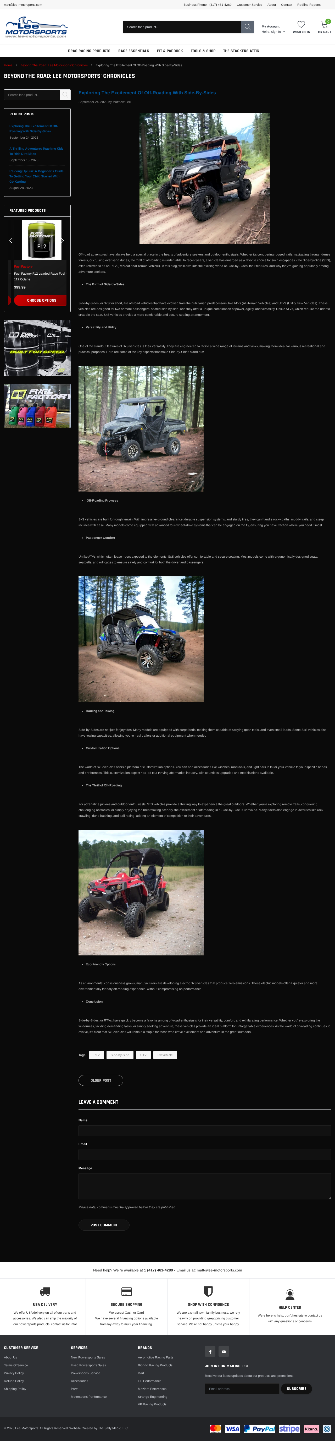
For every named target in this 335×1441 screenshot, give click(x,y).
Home (8, 65)
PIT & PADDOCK (170, 51)
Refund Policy (14, 1381)
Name (83, 1120)
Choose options (37, 300)
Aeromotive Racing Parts (155, 1357)
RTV (96, 1055)
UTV (143, 1055)
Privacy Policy (14, 1373)
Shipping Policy (15, 1389)
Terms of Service (16, 1365)
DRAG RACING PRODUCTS (89, 51)
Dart (141, 1373)
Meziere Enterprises (152, 1389)
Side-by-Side (120, 1055)
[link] (37, 240)
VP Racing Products (152, 1404)
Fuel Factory (19, 266)
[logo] (36, 27)
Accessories (79, 1381)
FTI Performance (149, 1381)
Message (85, 1168)
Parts (74, 1389)
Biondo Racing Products (155, 1365)
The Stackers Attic (241, 51)
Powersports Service (85, 1373)
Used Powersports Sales (88, 1365)
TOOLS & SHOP (203, 51)
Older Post (101, 1080)
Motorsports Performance (89, 1397)
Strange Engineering (153, 1397)
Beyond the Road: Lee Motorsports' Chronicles (54, 65)
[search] (247, 27)
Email (83, 1144)
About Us (10, 1357)
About (271, 4)
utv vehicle (165, 1055)
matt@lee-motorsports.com (23, 4)
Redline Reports (309, 4)
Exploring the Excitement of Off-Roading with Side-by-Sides (147, 92)
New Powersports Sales (88, 1357)
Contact (286, 4)
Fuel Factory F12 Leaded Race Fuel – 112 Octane (36, 276)
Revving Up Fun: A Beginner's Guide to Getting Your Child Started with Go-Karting (36, 176)
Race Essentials (133, 51)
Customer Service (249, 4)
